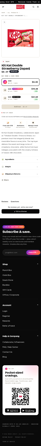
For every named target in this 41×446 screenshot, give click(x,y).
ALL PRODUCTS (13, 12)
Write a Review (24, 212)
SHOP (3, 12)
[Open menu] (3, 7)
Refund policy (8, 437)
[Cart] (38, 7)
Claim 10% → (33, 252)
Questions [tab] (15, 201)
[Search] (33, 7)
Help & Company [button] (11, 336)
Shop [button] (5, 264)
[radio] (20, 82)
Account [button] (7, 305)
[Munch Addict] (20, 7)
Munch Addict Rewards (31, 116)
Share (6, 180)
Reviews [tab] (5, 201)
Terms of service (9, 441)
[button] (20, 159)
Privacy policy (20, 437)
